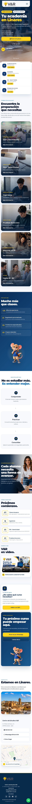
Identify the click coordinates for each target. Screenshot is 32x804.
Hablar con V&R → (16, 607)
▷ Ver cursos (16, 44)
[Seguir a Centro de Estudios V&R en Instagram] (9, 796)
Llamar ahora (16, 639)
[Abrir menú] (27, 4)
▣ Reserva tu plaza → (16, 39)
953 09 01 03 (11, 788)
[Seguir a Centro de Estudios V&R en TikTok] (16, 796)
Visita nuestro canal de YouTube (13, 574)
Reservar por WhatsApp (16, 634)
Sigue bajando (16, 59)
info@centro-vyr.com (11, 791)
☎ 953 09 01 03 (8, 730)
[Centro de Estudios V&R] (13, 3)
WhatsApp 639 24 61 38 (11, 790)
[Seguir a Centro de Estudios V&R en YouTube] (12, 796)
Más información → (9, 145)
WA (28, 800)
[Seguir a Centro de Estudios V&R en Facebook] (6, 796)
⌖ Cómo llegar (8, 739)
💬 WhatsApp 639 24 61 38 (11, 734)
